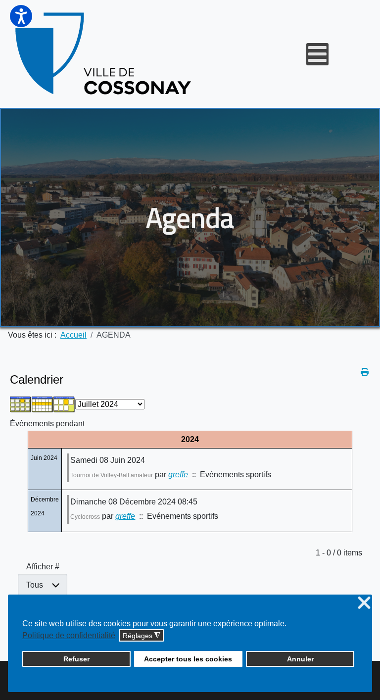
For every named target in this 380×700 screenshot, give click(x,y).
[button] (21, 16)
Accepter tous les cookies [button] (188, 659)
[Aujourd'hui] (64, 404)
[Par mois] (21, 404)
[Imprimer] (365, 372)
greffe (178, 474)
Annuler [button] (300, 659)
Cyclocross (85, 516)
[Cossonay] (104, 54)
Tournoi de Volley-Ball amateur (111, 475)
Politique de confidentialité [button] (68, 635)
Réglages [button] (141, 636)
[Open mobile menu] (317, 54)
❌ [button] (364, 603)
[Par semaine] (42, 404)
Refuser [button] (76, 659)
